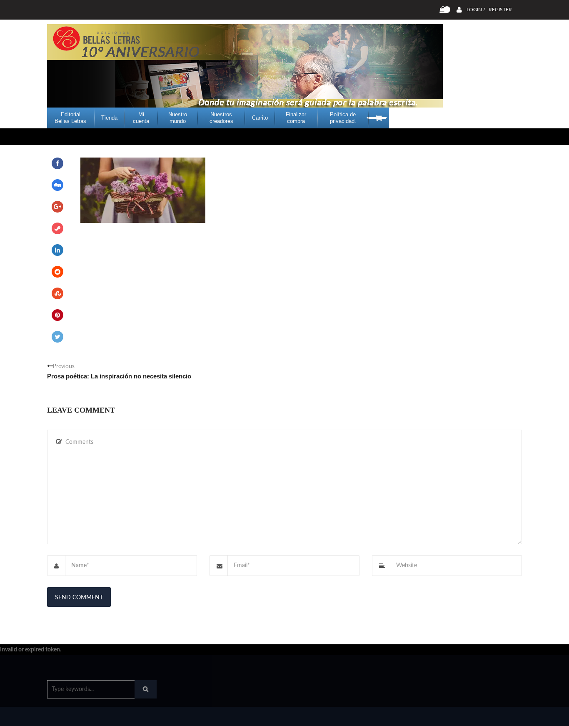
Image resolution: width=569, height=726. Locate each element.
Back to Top (487, 715)
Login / (476, 9)
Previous (119, 371)
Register (500, 9)
